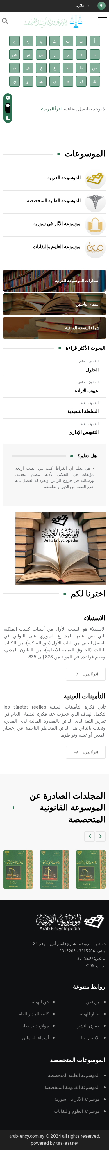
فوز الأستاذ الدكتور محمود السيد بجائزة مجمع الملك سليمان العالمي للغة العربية (46, 6)
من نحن (93, 1002)
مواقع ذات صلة (35, 1026)
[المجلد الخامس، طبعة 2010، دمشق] (16, 869)
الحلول (92, 370)
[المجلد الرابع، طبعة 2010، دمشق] (52, 869)
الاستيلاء (95, 618)
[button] (100, 836)
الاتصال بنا (90, 1038)
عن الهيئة (40, 1002)
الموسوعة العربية (64, 177)
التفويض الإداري (84, 432)
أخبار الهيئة (90, 1014)
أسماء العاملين (35, 1038)
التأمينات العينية (85, 696)
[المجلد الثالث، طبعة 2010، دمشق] (89, 869)
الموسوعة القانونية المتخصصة (72, 1087)
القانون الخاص (88, 361)
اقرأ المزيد (90, 674)
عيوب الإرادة (87, 390)
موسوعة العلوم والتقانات (57, 246)
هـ (41, 81)
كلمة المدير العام (33, 1014)
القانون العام (90, 403)
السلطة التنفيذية (83, 411)
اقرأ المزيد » (51, 109)
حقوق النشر (89, 1026)
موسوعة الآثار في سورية (57, 223)
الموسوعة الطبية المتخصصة (54, 200)
